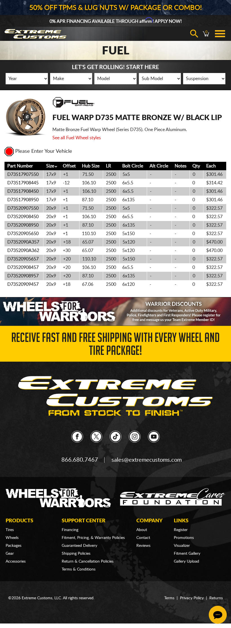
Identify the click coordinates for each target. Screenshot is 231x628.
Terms (169, 598)
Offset (69, 166)
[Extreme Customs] (115, 396)
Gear (10, 554)
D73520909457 (23, 284)
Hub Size (90, 166)
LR (108, 166)
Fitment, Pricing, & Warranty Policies (93, 538)
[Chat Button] (218, 615)
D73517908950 (23, 200)
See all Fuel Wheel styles (76, 138)
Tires (10, 530)
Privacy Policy (192, 598)
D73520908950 (23, 225)
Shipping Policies (76, 554)
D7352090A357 (23, 242)
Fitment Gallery (187, 554)
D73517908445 (23, 183)
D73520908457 (23, 267)
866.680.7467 (79, 460)
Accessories (16, 561)
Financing (70, 530)
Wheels (12, 538)
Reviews (143, 546)
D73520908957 (23, 276)
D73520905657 (23, 259)
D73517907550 (23, 174)
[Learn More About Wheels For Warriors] (115, 311)
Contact (143, 538)
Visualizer (182, 546)
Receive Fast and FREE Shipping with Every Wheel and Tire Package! (115, 345)
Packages (13, 546)
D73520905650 (23, 233)
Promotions (184, 538)
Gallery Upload (186, 561)
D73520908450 (23, 217)
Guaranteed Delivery (79, 546)
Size (50, 166)
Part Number (20, 166)
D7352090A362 (23, 250)
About (141, 530)
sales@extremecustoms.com (147, 460)
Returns (216, 598)
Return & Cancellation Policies (88, 561)
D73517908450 (23, 191)
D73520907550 (23, 208)
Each (211, 166)
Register (181, 530)
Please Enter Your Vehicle (43, 151)
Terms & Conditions (78, 569)
